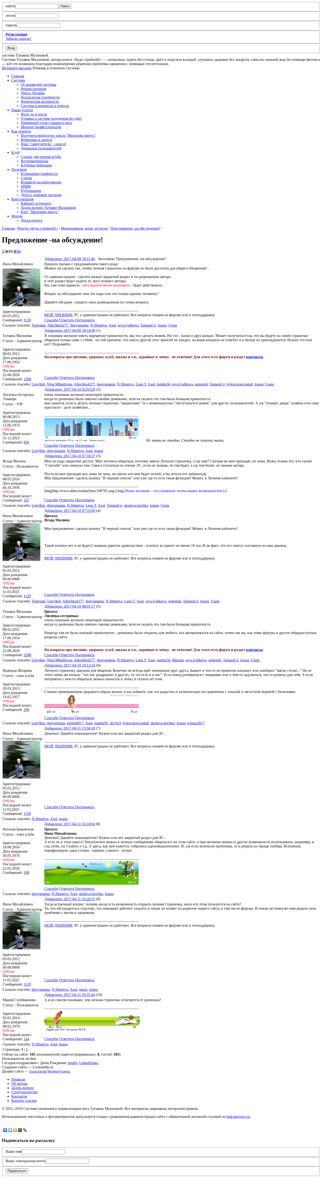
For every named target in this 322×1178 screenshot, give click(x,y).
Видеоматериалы (34, 161)
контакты (254, 357)
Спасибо (51, 320)
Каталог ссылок (24, 1101)
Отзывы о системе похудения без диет (51, 118)
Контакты (19, 1096)
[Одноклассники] (15, 1130)
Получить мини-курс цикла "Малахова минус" (58, 135)
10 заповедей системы (38, 85)
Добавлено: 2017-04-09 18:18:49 (69, 330)
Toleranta (38, 325)
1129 (27, 320)
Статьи (26, 178)
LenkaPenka (88, 1063)
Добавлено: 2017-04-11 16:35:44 (69, 995)
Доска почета (31, 220)
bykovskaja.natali (240, 384)
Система (18, 80)
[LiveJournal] (25, 1130)
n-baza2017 (196, 723)
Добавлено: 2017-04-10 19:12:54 (69, 665)
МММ (26, 186)
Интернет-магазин (17, 68)
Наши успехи (22, 110)
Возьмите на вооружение (41, 182)
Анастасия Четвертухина (49, 1071)
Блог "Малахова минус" (40, 212)
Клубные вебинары (36, 165)
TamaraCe (148, 325)
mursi (83, 989)
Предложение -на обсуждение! (135, 228)
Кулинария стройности (39, 174)
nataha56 (163, 384)
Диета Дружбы (33, 93)
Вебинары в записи (36, 140)
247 (26, 500)
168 (26, 873)
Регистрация (16, 34)
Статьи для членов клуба (41, 157)
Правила (18, 1079)
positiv (72, 1063)
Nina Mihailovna (59, 384)
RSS (17, 251)
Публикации (31, 191)
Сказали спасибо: (17, 325)
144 (26, 1039)
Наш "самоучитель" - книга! (43, 144)
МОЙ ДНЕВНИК (58, 315)
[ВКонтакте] (5, 1130)
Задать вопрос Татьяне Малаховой (48, 208)
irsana (162, 325)
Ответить (66, 320)
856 (26, 442)
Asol (112, 325)
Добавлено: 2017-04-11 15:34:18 (69, 728)
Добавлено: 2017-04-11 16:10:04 (69, 824)
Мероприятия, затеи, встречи (84, 228)
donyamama (79, 325)
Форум (16, 216)
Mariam (178, 660)
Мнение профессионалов (41, 127)
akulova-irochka (136, 505)
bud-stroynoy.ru (238, 1117)
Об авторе (19, 1084)
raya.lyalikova (128, 325)
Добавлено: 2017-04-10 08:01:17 (69, 606)
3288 (27, 379)
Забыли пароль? (18, 39)
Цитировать (85, 320)
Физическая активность (40, 102)
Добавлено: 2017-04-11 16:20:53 (69, 899)
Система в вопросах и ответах (45, 106)
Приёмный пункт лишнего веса (46, 123)
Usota (172, 325)
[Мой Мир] (20, 1130)
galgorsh (201, 384)
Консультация (22, 199)
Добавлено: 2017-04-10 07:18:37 (69, 456)
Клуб (15, 152)
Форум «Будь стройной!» (37, 228)
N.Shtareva (98, 325)
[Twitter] (10, 1130)
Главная (17, 76)
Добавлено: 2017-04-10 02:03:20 (69, 389)
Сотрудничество (24, 1092)
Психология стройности (40, 97)
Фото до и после (34, 114)
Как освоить (21, 131)
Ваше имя (13, 1151)
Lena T (141, 384)
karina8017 (75, 723)
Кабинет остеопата (36, 203)
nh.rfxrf (115, 723)
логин (10, 15)
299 (26, 710)
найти (10, 6)
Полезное (19, 169)
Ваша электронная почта (25, 1161)
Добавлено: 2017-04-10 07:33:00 (69, 511)
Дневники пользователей (41, 148)
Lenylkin (38, 384)
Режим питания (33, 89)
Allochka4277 (57, 325)
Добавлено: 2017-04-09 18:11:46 (69, 259)
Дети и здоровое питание (41, 195)
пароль (11, 25)
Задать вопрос (22, 1088)
